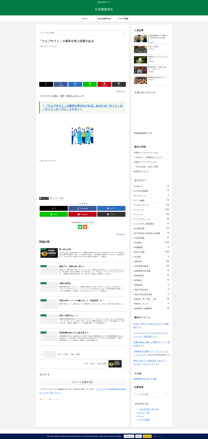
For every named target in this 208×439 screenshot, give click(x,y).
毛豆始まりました (141, 171)
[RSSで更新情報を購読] (85, 227)
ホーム (141, 416)
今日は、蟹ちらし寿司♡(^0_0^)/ (147, 324)
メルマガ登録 (144, 420)
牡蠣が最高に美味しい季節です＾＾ (149, 342)
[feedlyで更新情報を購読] (80, 227)
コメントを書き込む (83, 382)
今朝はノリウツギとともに (145, 162)
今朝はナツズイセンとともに (146, 152)
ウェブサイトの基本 (58, 198)
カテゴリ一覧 (144, 413)
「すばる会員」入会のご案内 (146, 167)
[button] (124, 33)
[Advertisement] (82, 63)
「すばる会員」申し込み (148, 409)
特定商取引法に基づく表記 (145, 379)
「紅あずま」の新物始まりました (148, 157)
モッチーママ (149, 364)
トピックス (45, 198)
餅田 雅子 (148, 337)
